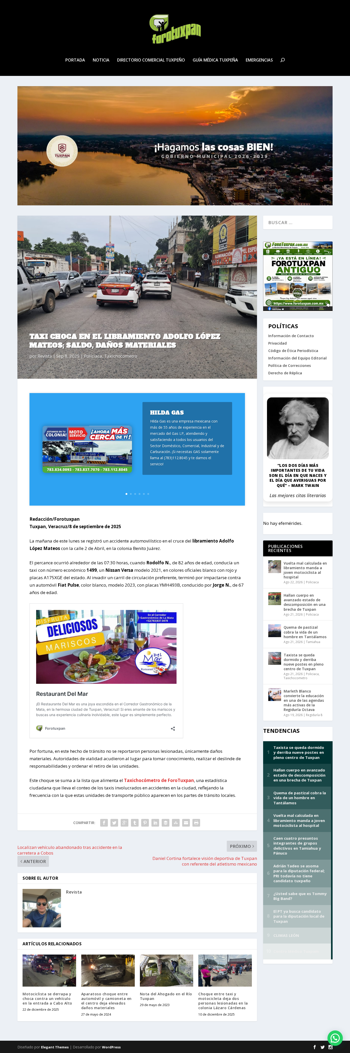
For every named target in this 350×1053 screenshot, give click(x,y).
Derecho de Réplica (285, 372)
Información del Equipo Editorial (297, 358)
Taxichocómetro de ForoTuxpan (159, 780)
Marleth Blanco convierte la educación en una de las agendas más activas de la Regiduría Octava (304, 700)
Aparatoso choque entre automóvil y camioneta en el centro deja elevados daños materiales (106, 1000)
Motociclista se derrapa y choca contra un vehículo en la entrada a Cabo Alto (47, 998)
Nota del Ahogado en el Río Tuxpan (166, 996)
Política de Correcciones (289, 365)
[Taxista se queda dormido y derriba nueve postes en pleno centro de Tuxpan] (274, 658)
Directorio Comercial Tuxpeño (151, 60)
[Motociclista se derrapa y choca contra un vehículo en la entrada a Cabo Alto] (49, 971)
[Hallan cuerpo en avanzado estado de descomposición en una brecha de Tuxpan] (274, 598)
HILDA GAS (167, 412)
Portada (75, 60)
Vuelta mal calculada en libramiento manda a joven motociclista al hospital (305, 570)
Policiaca (93, 356)
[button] (335, 1038)
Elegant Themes (55, 1047)
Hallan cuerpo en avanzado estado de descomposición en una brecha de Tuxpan (305, 602)
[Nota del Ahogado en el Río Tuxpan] (166, 971)
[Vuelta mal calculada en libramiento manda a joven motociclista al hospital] (274, 566)
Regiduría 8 (314, 715)
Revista (45, 356)
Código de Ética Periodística (293, 350)
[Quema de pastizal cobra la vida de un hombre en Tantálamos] (274, 630)
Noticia (101, 60)
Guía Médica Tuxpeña (215, 60)
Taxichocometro (120, 356)
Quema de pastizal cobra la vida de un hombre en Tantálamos (305, 632)
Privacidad (277, 343)
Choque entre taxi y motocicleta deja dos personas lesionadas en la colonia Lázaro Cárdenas (223, 1000)
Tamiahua (313, 642)
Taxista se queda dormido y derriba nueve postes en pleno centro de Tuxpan (304, 662)
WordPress (111, 1047)
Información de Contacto (291, 335)
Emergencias (259, 60)
